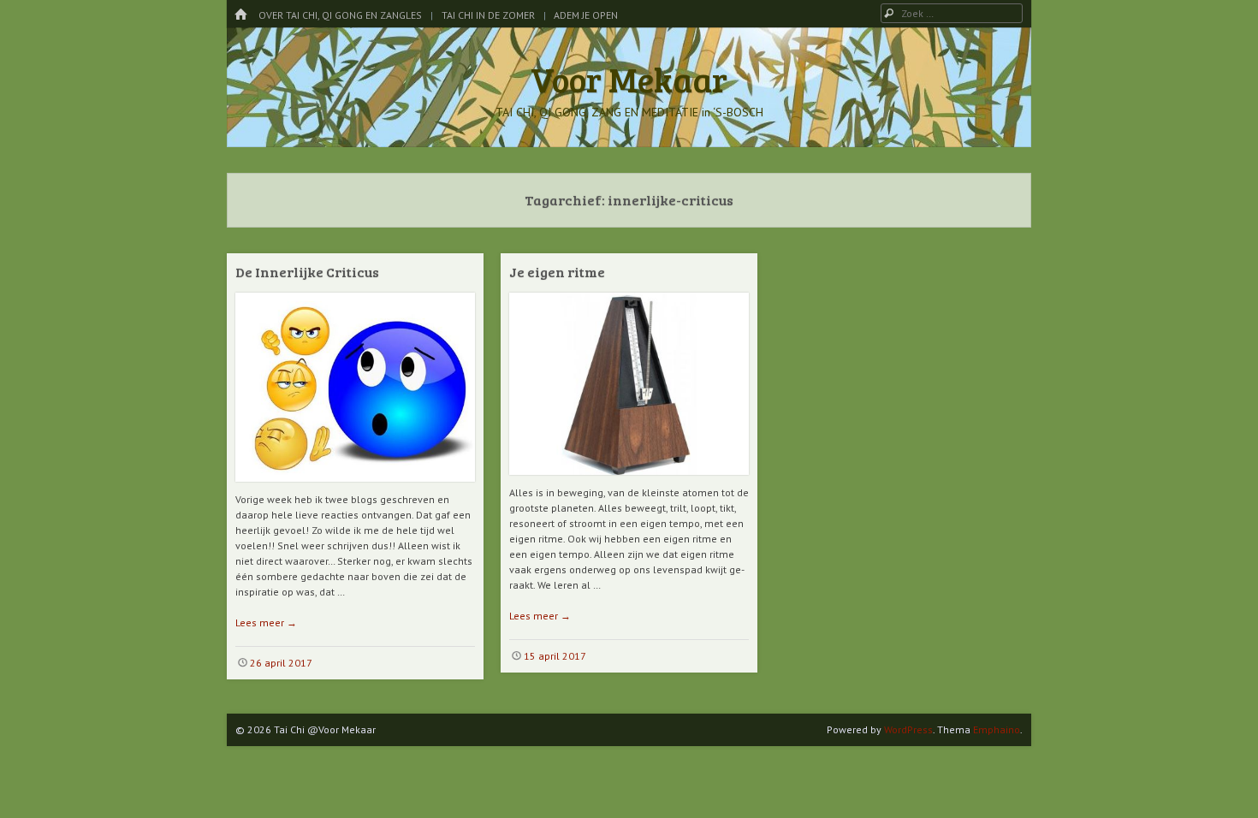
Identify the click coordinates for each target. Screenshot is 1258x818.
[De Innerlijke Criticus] (355, 488)
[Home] (240, 15)
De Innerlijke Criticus (307, 272)
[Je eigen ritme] (629, 481)
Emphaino (996, 729)
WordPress (908, 729)
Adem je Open (586, 15)
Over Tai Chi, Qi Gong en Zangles (340, 15)
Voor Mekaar (629, 79)
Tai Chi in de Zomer (488, 15)
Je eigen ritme (557, 272)
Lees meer (266, 622)
